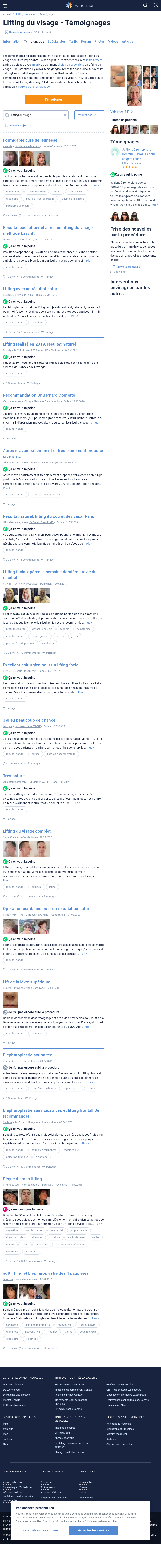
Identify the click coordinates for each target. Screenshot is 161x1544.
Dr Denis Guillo (20, 239)
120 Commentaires (31, 1261)
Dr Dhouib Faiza (24, 294)
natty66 (7, 583)
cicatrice (55, 1237)
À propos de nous (12, 1482)
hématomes (13, 191)
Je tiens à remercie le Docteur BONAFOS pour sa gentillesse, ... (138, 154)
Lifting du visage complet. (27, 831)
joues (74, 636)
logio (5, 1061)
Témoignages (34, 41)
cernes (57, 191)
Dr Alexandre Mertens (27, 146)
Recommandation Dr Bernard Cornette (39, 395)
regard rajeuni (72, 1088)
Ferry (6, 670)
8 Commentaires (15, 383)
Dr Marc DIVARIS (39, 781)
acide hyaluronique (17, 1156)
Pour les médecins (51, 1492)
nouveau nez (32, 1331)
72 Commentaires (31, 652)
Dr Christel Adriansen (14, 1405)
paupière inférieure (73, 198)
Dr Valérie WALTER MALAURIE (31, 350)
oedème (64, 628)
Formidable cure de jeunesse (30, 140)
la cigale (7, 726)
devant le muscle (42, 628)
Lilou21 (7, 987)
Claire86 (7, 837)
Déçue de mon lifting (22, 1178)
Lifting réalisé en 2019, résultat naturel (39, 344)
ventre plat (57, 1230)
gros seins (12, 198)
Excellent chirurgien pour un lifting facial (41, 665)
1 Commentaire (14, 1098)
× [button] (65, 115)
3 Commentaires (30, 276)
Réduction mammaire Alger (70, 1384)
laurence (8, 1279)
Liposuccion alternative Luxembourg (126, 1394)
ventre (95, 1237)
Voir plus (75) (120, 111)
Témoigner (54, 99)
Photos (99, 41)
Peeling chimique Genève (69, 1394)
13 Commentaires (31, 1166)
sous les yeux (77, 191)
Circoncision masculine (119, 1444)
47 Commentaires (32, 1348)
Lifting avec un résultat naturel (32, 288)
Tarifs (73, 41)
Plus (95, 185)
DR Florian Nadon (39, 462)
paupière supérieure (18, 205)
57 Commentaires (31, 896)
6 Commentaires (30, 559)
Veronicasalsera (12, 401)
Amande (7, 146)
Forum (86, 41)
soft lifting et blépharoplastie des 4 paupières (46, 1273)
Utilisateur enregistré (15, 462)
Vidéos (113, 41)
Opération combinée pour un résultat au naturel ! (49, 908)
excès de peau (76, 1237)
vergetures (32, 1251)
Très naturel (14, 775)
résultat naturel (37, 191)
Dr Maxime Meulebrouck (16, 1394)
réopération (64, 1324)
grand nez (12, 1331)
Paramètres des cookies (40, 1530)
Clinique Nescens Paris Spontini (42, 401)
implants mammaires (37, 1324)
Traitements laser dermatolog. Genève (127, 1399)
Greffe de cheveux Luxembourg (123, 1389)
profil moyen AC (15, 628)
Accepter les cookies (93, 1530)
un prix (35, 64)
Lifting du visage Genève (68, 1408)
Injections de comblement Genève (73, 1389)
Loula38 (7, 294)
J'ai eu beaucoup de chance (29, 720)
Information (12, 41)
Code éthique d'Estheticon (17, 1487)
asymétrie (12, 1230)
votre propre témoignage (34, 86)
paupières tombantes (44, 1088)
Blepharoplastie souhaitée (27, 1055)
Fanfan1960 (9, 914)
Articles (127, 41)
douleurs (37, 886)
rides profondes (15, 1237)
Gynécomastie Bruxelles (119, 1384)
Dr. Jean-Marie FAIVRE (28, 726)
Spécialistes (57, 41)
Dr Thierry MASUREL (25, 583)
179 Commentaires (32, 215)
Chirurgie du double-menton (70, 1452)
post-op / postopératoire (40, 198)
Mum (6, 239)
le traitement (94, 60)
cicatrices (37, 322)
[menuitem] (12, 42)
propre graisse (40, 636)
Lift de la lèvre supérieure (26, 982)
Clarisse (7, 1122)
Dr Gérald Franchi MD (41, 522)
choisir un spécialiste (71, 64)
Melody (7, 350)
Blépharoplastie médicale (120, 1428)
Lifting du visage (25, 14)
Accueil (7, 14)
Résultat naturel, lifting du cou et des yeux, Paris (48, 516)
